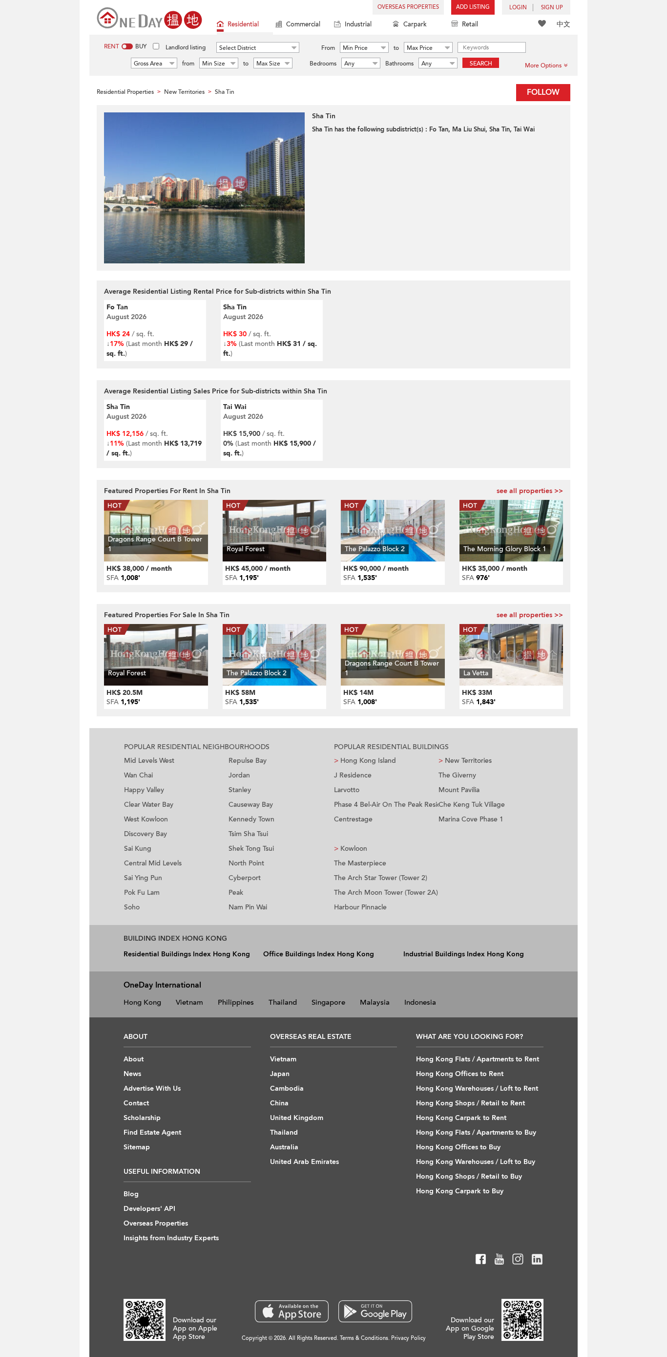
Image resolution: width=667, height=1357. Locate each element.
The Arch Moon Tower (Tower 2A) (386, 892)
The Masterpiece (360, 863)
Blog (131, 1194)
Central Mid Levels (153, 863)
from (188, 63)
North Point (246, 863)
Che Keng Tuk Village (471, 804)
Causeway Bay (251, 804)
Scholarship (142, 1117)
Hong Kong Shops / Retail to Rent (470, 1103)
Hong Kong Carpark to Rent (461, 1117)
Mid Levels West (149, 760)
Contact (136, 1103)
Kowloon (350, 848)
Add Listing (473, 7)
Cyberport (245, 878)
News (132, 1073)
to (396, 48)
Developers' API (149, 1208)
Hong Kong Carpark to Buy (459, 1191)
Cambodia (287, 1088)
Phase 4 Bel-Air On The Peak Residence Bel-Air (386, 804)
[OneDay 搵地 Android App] (375, 1311)
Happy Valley (144, 790)
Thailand (283, 1002)
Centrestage (353, 819)
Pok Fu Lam (142, 892)
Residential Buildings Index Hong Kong (187, 954)
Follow (543, 92)
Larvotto (346, 790)
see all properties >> (530, 491)
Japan (280, 1073)
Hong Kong (142, 1002)
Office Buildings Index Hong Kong (318, 954)
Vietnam (189, 1002)
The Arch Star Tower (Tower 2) (380, 878)
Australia (284, 1147)
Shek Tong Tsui (251, 848)
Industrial (358, 24)
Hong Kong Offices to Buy (458, 1147)
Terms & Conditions (364, 1338)
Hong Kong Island (365, 760)
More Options (543, 65)
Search (481, 63)
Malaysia (375, 1002)
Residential (243, 24)
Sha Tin (499, 129)
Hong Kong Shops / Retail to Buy (469, 1176)
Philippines (236, 1002)
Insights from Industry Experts (171, 1238)
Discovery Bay (145, 834)
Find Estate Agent (152, 1132)
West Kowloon (146, 819)
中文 (563, 24)
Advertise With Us (152, 1088)
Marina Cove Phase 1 (470, 819)
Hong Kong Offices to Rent (459, 1073)
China (279, 1103)
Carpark (415, 24)
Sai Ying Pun (143, 878)
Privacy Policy (408, 1338)
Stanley (240, 790)
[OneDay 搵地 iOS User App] (292, 1311)
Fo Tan (438, 129)
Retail (470, 24)
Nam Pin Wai (248, 907)
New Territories (465, 760)
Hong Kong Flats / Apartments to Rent (477, 1059)
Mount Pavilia (458, 790)
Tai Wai (524, 129)
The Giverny (457, 775)
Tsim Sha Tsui (248, 834)
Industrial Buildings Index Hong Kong (463, 954)
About (134, 1059)
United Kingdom (296, 1117)
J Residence (353, 775)
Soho (132, 907)
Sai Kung (137, 848)
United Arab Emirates (304, 1161)
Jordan (239, 775)
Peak (236, 892)
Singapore (328, 1002)
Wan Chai (138, 775)
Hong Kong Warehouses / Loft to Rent (477, 1088)
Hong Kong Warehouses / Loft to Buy (475, 1161)
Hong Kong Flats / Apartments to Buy (476, 1132)
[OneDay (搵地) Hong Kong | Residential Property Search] (149, 17)
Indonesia (420, 1002)
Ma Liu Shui (468, 129)
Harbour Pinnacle (360, 907)
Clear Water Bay (148, 804)
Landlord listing (186, 47)
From (328, 48)
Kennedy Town (251, 819)
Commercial (303, 24)
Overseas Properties (408, 7)
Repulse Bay (248, 760)
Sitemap (137, 1147)
